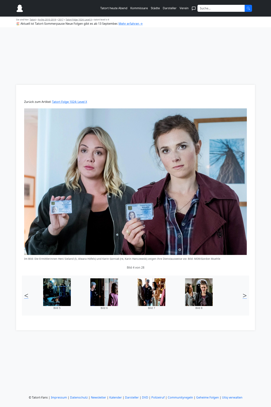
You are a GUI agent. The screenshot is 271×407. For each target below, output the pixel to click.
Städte (155, 8)
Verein (184, 8)
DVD (145, 397)
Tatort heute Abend (113, 8)
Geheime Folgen (207, 397)
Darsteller (170, 8)
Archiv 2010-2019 (47, 19)
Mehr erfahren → (131, 24)
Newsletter (98, 397)
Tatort (33, 19)
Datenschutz (79, 397)
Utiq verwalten (232, 397)
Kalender (115, 397)
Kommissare (139, 8)
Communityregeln (180, 397)
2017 (60, 19)
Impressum (59, 397)
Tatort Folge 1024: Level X (79, 19)
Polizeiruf (158, 397)
